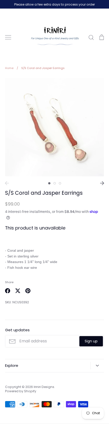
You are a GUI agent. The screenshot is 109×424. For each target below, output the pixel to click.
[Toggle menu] (8, 37)
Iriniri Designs (44, 387)
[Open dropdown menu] (97, 365)
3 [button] (60, 183)
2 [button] (54, 183)
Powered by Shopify (20, 391)
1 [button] (49, 183)
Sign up (91, 341)
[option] (54, 127)
